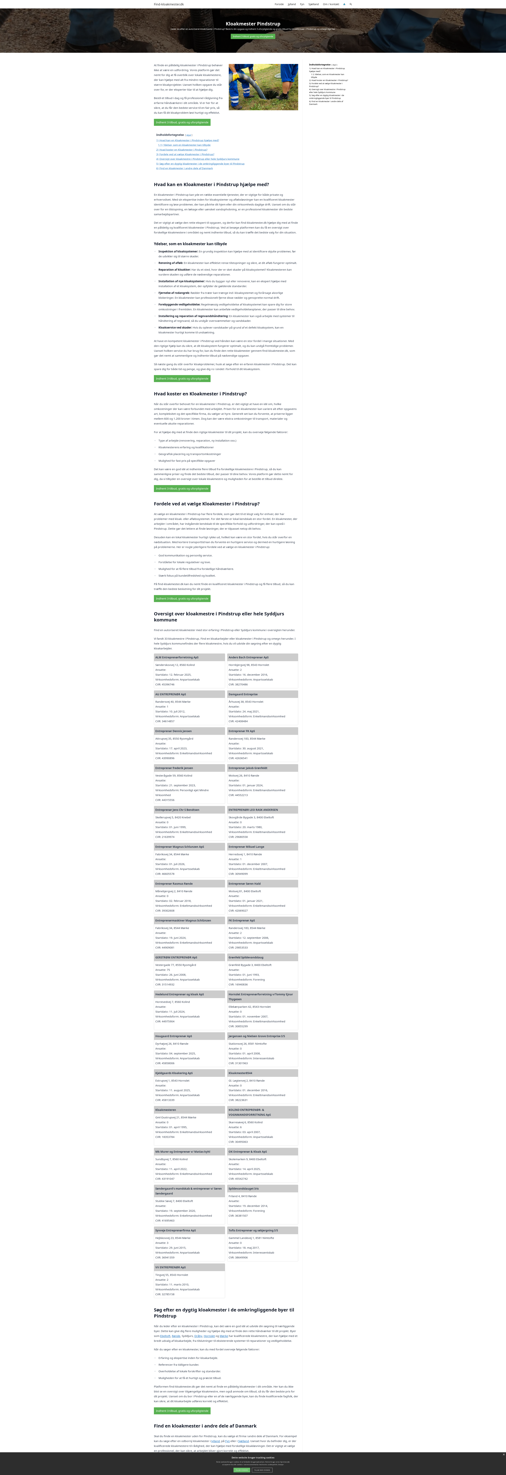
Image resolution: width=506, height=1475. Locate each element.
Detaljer (281, 1465)
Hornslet (209, 1336)
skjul (188, 135)
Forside (279, 4)
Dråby (198, 1336)
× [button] (504, 1455)
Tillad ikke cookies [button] (262, 1470)
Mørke (224, 1336)
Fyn (302, 4)
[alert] (253, 1463)
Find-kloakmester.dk (169, 4)
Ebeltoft (165, 1336)
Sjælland (313, 4)
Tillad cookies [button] (242, 1470)
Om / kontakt (331, 4)
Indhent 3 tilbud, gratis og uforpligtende (253, 36)
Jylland (292, 4)
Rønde (176, 1336)
